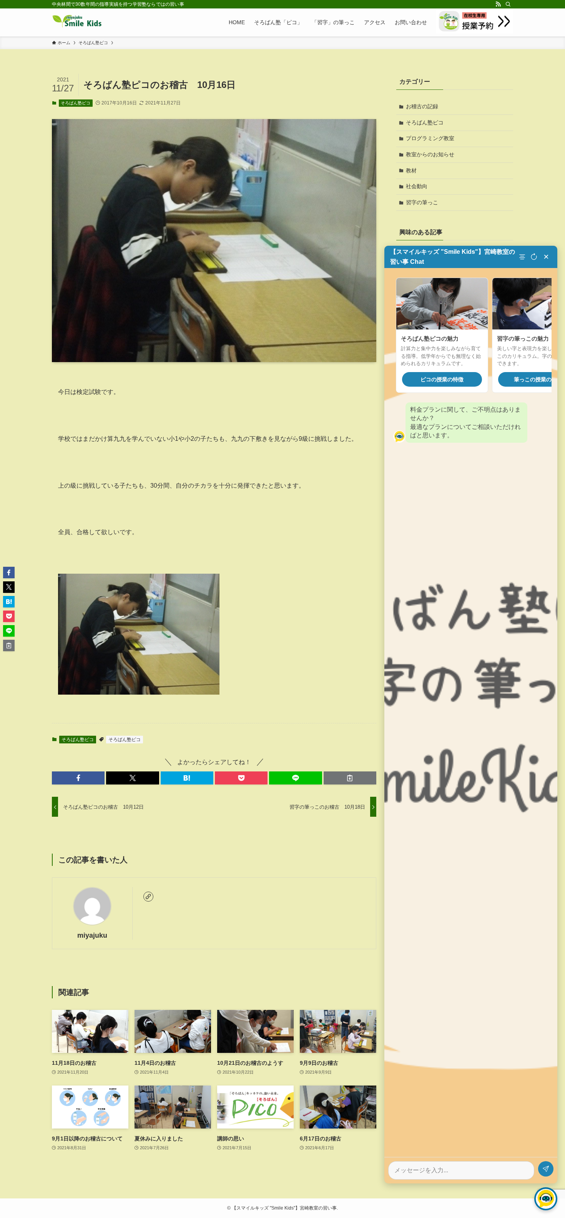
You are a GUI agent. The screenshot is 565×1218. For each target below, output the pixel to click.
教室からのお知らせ (430, 154)
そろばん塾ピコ (75, 103)
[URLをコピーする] (350, 777)
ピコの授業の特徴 (442, 379)
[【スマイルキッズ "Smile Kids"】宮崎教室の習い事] (77, 22)
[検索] (508, 4)
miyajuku (92, 935)
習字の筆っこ (422, 202)
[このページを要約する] (523, 257)
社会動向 (416, 186)
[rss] (498, 4)
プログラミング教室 (430, 138)
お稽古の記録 (422, 106)
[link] (148, 897)
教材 (411, 170)
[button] (78, 777)
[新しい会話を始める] (534, 257)
